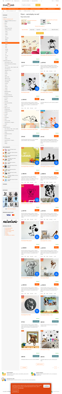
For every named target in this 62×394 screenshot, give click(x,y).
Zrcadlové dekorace (8, 94)
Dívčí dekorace (7, 68)
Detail (56, 61)
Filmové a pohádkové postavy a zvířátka (10, 21)
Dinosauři (6, 101)
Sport (6, 25)
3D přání (4, 125)
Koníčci (6, 33)
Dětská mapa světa (8, 28)
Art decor (6, 65)
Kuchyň (6, 73)
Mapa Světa (7, 77)
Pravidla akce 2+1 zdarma (9, 235)
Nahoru (24, 367)
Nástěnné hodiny (8, 91)
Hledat (37, 5)
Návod (6, 232)
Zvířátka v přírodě (8, 29)
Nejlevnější (32, 29)
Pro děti (6, 114)
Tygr (6, 52)
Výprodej (5, 17)
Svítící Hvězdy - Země (8, 62)
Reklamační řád (35, 1)
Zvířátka (6, 26)
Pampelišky (7, 81)
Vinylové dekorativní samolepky (10, 64)
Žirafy (6, 59)
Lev (5, 36)
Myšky (6, 39)
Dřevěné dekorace (6, 127)
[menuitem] (4, 9)
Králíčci (6, 34)
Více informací (20, 388)
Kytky (6, 75)
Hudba (6, 72)
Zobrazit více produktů (39, 26)
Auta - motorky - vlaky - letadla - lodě (11, 67)
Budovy (6, 99)
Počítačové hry (7, 109)
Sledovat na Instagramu (11, 208)
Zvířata (6, 90)
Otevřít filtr (40, 33)
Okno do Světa (7, 80)
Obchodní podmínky (25, 1)
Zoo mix (6, 55)
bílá (44, 71)
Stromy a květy (7, 120)
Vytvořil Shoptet (56, 391)
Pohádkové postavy (8, 111)
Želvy (6, 57)
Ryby (6, 46)
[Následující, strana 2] (55, 367)
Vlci (5, 54)
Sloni (6, 47)
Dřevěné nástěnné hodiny (9, 130)
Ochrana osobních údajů (9, 230)
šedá (47, 71)
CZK (52, 0)
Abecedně (44, 29)
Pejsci (6, 42)
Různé (6, 23)
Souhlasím (46, 386)
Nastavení (15, 391)
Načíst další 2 (40, 364)
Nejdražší (38, 29)
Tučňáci (6, 51)
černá (42, 71)
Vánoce (6, 142)
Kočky (6, 31)
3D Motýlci (6, 93)
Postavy (6, 83)
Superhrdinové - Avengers (9, 122)
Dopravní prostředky (8, 103)
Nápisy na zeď (7, 78)
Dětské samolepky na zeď (8, 19)
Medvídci (6, 38)
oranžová (42, 145)
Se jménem (7, 117)
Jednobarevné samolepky (8, 96)
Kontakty (6, 234)
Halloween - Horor (8, 70)
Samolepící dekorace (7, 60)
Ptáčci (6, 44)
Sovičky (6, 49)
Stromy (6, 86)
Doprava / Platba (8, 231)
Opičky (6, 41)
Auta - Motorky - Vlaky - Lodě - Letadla (11, 128)
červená (50, 71)
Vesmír (6, 88)
